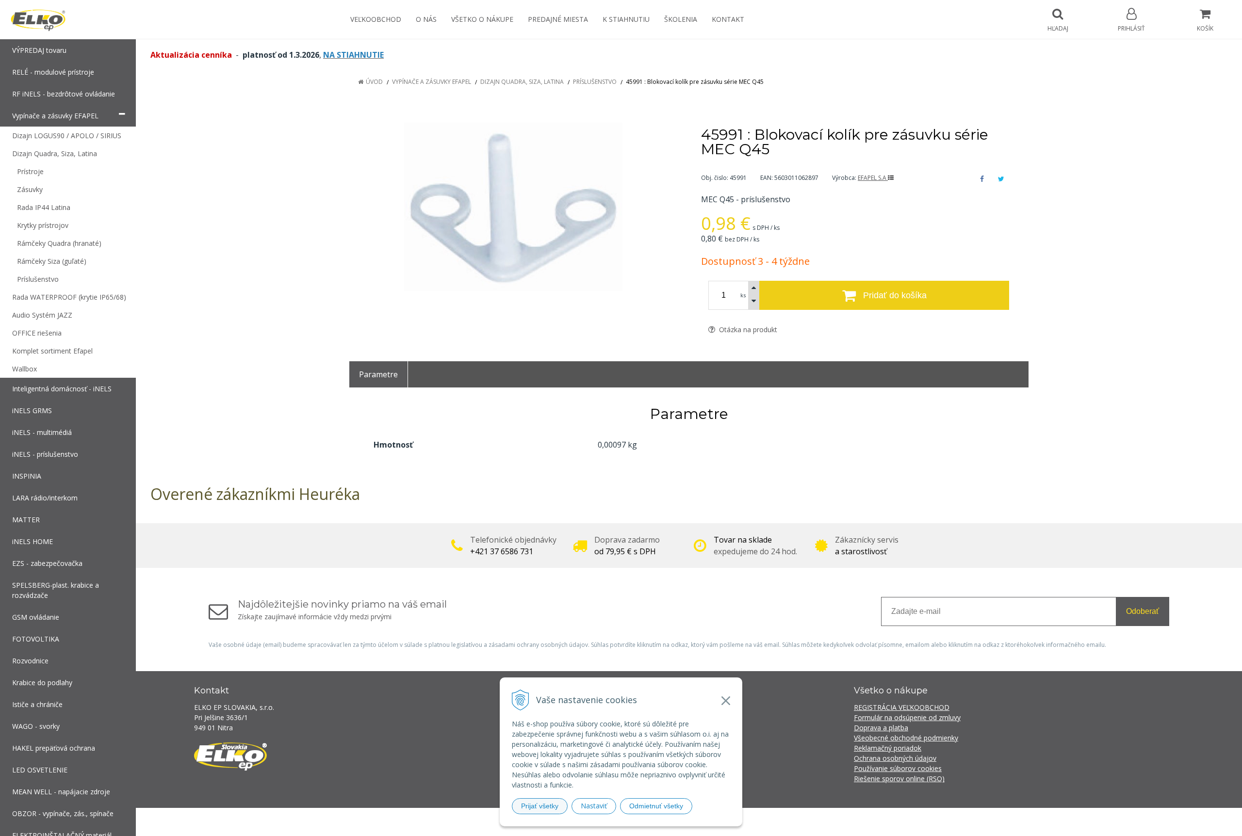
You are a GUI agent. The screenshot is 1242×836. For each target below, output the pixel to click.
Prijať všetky (539, 806)
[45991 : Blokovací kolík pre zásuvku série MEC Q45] (513, 207)
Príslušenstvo (595, 82)
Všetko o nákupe (482, 19)
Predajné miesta (558, 19)
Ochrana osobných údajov (895, 758)
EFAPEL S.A (873, 178)
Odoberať (1142, 611)
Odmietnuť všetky (656, 806)
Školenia (680, 19)
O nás (426, 19)
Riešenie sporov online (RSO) (899, 778)
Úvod (374, 82)
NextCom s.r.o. (795, 822)
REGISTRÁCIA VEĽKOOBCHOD (901, 707)
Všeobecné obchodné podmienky (906, 737)
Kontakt (728, 19)
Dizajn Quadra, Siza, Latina (522, 82)
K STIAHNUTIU (626, 19)
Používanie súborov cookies (898, 768)
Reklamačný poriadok (887, 748)
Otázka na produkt (747, 329)
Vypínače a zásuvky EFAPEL (431, 82)
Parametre (378, 374)
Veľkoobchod (375, 19)
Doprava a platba (881, 727)
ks (743, 295)
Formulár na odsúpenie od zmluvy (907, 717)
